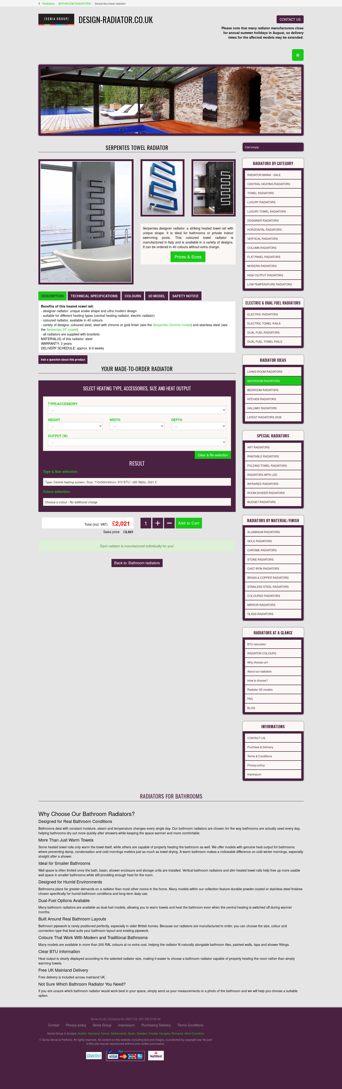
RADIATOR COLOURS (261, 653)
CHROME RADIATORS (262, 550)
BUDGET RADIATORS (261, 502)
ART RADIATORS (258, 447)
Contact (53, 1025)
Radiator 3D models (260, 689)
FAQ (250, 698)
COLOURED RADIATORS (263, 596)
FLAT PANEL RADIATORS (263, 257)
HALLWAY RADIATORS (262, 408)
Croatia (153, 1033)
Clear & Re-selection (213, 455)
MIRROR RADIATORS (261, 605)
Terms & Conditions (259, 756)
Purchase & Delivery (260, 747)
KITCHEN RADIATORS (261, 399)
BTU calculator (256, 644)
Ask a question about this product (63, 359)
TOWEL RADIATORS (260, 193)
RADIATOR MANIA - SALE (264, 175)
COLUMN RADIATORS (261, 248)
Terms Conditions (190, 1025)
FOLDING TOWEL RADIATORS (267, 465)
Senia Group (102, 1025)
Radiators (48, 3)
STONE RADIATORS (260, 559)
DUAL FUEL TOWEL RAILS (264, 341)
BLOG (251, 708)
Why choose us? (257, 662)
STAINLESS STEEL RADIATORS (268, 586)
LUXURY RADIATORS (261, 202)
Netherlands (119, 1033)
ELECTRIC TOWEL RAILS (264, 323)
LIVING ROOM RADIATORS (264, 371)
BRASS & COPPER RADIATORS (268, 577)
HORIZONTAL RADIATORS (264, 229)
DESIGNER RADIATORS (263, 220)
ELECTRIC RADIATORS (262, 314)
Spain (131, 1033)
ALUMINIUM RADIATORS (263, 532)
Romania (177, 1033)
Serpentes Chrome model (172, 324)
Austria (82, 1033)
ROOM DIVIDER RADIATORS (266, 493)
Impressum (254, 774)
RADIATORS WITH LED (262, 475)
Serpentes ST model (62, 329)
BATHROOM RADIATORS (74, 3)
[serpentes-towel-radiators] (162, 187)
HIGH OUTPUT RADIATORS (265, 275)
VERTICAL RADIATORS (262, 238)
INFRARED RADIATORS (262, 484)
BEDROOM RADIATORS (262, 390)
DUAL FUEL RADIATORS (263, 332)
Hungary (164, 1033)
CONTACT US (290, 19)
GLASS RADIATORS (260, 614)
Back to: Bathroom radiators (137, 562)
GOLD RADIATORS (259, 541)
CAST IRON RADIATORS (263, 568)
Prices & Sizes (187, 257)
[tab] (52, 295)
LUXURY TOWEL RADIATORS (266, 211)
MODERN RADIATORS (262, 266)
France (105, 1033)
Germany (93, 1033)
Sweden (142, 1033)
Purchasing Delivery (156, 1025)
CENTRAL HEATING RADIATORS (268, 184)
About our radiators (259, 671)
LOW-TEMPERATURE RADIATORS (269, 284)
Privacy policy (256, 765)
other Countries (194, 1033)
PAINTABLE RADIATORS (263, 456)
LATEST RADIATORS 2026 (264, 417)
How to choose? (257, 680)
